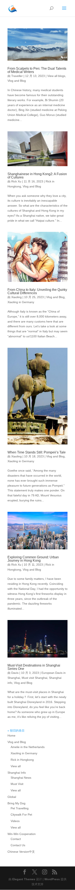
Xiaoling (16, 297)
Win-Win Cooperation (22, 834)
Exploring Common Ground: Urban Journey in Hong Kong (33, 558)
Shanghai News (21, 777)
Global (12, 796)
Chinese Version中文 (21, 851)
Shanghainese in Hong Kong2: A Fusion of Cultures (37, 175)
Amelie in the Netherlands (28, 747)
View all (16, 766)
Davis (15, 672)
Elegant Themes (23, 879)
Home (11, 735)
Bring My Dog (16, 803)
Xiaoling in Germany (21, 302)
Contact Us (18, 845)
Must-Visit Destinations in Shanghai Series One (34, 667)
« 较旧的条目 (16, 730)
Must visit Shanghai (34, 677)
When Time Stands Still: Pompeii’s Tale (37, 452)
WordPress (52, 879)
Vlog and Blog (17, 80)
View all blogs (56, 76)
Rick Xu (16, 181)
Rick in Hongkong (22, 759)
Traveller (17, 76)
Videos (15, 821)
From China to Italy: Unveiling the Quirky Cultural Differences (37, 291)
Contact (16, 839)
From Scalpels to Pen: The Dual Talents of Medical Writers (37, 70)
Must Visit (17, 784)
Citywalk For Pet (21, 814)
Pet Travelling (20, 808)
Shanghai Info (17, 772)
